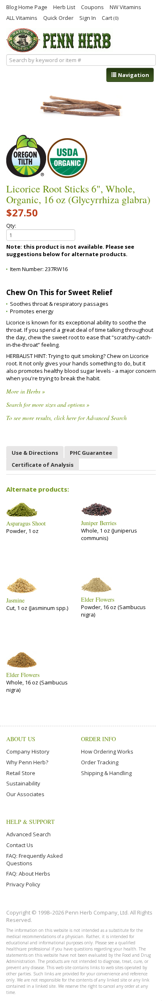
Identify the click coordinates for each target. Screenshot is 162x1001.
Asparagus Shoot (26, 523)
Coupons (92, 6)
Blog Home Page (26, 6)
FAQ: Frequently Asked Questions (34, 859)
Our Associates (25, 794)
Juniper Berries (98, 523)
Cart (110, 17)
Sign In (87, 17)
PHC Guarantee (91, 452)
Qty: (11, 225)
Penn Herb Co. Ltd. (59, 40)
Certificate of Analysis (43, 464)
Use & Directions (35, 452)
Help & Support (30, 822)
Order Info (98, 739)
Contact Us (19, 845)
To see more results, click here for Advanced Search (66, 418)
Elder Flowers (97, 599)
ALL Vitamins (21, 17)
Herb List (64, 6)
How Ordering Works (107, 751)
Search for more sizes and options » (47, 404)
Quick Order (58, 17)
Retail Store (20, 773)
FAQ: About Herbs (28, 873)
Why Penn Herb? (27, 762)
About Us (20, 739)
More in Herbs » (25, 391)
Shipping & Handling (106, 773)
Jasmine (15, 600)
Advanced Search (28, 834)
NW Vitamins (125, 6)
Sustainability (23, 783)
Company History (27, 751)
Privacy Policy (23, 884)
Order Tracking (99, 762)
